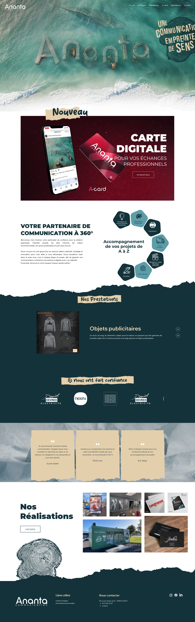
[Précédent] (178, 329)
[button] (170, 198)
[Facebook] (176, 595)
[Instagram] (171, 595)
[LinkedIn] (181, 595)
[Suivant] (178, 335)
